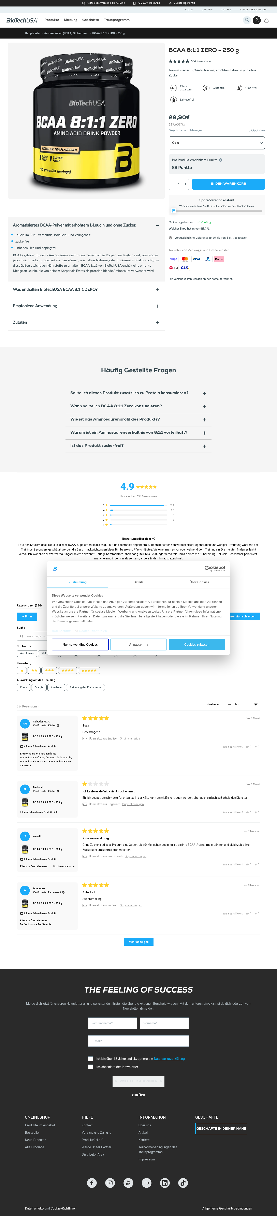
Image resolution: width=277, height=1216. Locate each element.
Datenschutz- (34, 1208)
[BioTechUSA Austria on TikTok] (183, 1186)
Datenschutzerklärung (169, 1059)
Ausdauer (56, 687)
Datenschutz (61, 631)
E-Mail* (96, 1041)
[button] (190, 63)
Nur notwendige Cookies (80, 644)
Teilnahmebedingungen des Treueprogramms (157, 1149)
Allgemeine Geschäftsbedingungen (227, 1208)
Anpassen (136, 644)
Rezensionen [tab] (29, 606)
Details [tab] (139, 582)
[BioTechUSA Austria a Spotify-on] (146, 1186)
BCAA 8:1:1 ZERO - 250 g (47, 736)
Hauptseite (32, 33)
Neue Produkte (35, 1140)
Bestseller (32, 1132)
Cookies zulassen (196, 644)
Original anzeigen (131, 738)
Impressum (146, 1159)
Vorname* (150, 1023)
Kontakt (87, 1125)
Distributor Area (93, 1154)
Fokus (23, 687)
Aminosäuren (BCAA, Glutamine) (66, 33)
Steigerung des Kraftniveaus (85, 687)
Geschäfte (206, 1117)
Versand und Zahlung (96, 1132)
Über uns (144, 1125)
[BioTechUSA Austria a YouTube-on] (128, 1186)
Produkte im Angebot (40, 1125)
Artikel (189, 10)
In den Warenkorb (228, 184)
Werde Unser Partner (96, 1147)
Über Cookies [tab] (199, 582)
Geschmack (27, 653)
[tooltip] (153, 538)
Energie (39, 687)
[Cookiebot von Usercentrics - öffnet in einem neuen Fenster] (207, 569)
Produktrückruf (92, 1140)
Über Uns (207, 10)
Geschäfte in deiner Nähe (221, 1129)
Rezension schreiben (243, 617)
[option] (86, 121)
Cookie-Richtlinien (93, 631)
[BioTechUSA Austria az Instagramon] (110, 1186)
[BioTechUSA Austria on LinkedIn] (165, 1186)
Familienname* (102, 1023)
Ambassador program (253, 10)
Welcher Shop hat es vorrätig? (187, 228)
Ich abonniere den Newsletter (117, 1067)
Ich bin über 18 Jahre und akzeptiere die (140, 1059)
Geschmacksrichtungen (185, 130)
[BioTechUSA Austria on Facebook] (92, 1186)
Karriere (226, 10)
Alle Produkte (34, 1147)
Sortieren (214, 704)
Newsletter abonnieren (138, 1081)
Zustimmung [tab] (78, 582)
